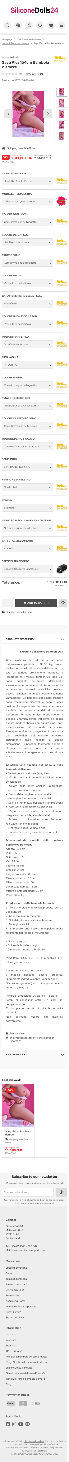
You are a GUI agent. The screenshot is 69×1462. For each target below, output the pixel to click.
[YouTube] (20, 1424)
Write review (32, 74)
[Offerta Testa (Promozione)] (61, 206)
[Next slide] (47, 113)
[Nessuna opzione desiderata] (61, 532)
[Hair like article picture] (61, 247)
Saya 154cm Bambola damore (17, 1133)
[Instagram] (14, 1424)
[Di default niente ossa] (61, 349)
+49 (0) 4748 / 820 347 (23, 1246)
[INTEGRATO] (61, 369)
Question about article (19, 612)
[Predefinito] (61, 308)
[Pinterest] (27, 1424)
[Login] (29, 25)
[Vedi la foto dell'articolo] (61, 287)
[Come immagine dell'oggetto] (61, 226)
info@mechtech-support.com (28, 1250)
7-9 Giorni (29, 148)
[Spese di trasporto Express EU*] (61, 573)
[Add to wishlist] (63, 603)
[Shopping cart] (51, 25)
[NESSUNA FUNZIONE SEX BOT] (61, 410)
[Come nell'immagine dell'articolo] (61, 451)
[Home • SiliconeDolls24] (34, 16)
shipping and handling (34, 1441)
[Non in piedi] (61, 491)
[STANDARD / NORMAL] (61, 471)
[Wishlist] (40, 25)
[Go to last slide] (8, 113)
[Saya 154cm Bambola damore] (18, 1105)
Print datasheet (17, 1033)
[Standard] (61, 512)
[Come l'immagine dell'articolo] (61, 430)
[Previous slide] (8, 1120)
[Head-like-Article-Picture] (61, 185)
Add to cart (36, 602)
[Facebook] (8, 1424)
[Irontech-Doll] (60, 58)
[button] (62, 92)
